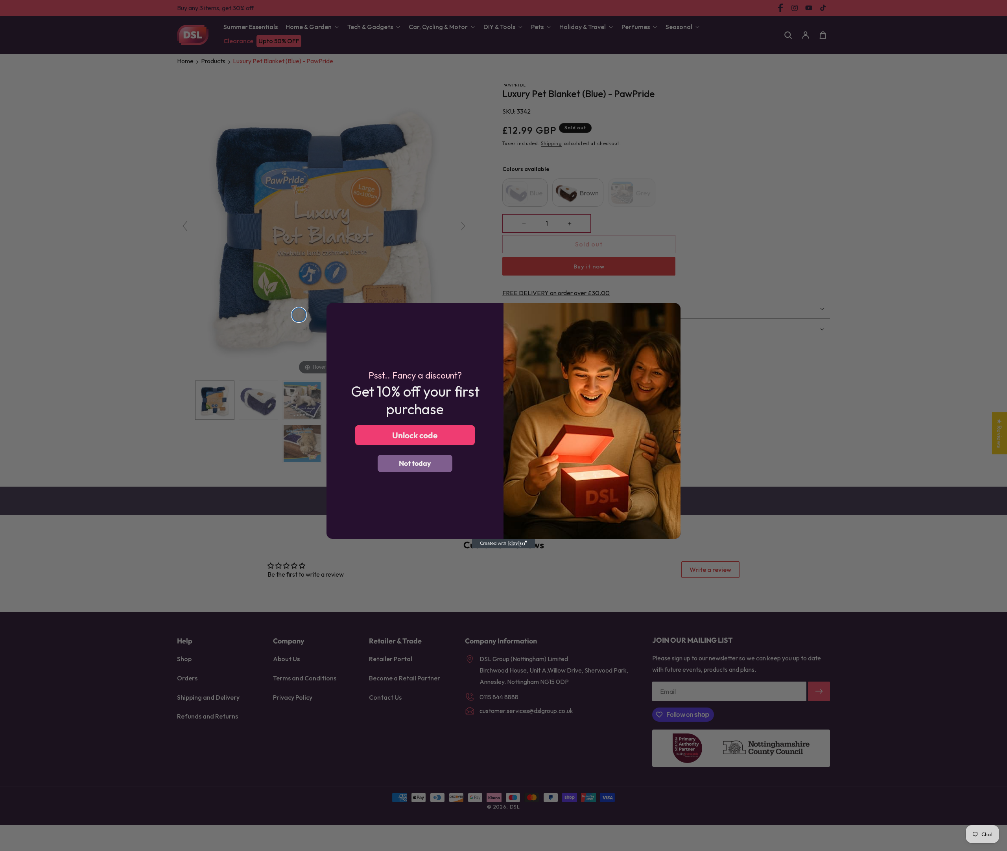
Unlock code (415, 435)
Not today (415, 463)
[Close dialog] (299, 315)
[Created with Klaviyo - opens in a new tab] (503, 543)
